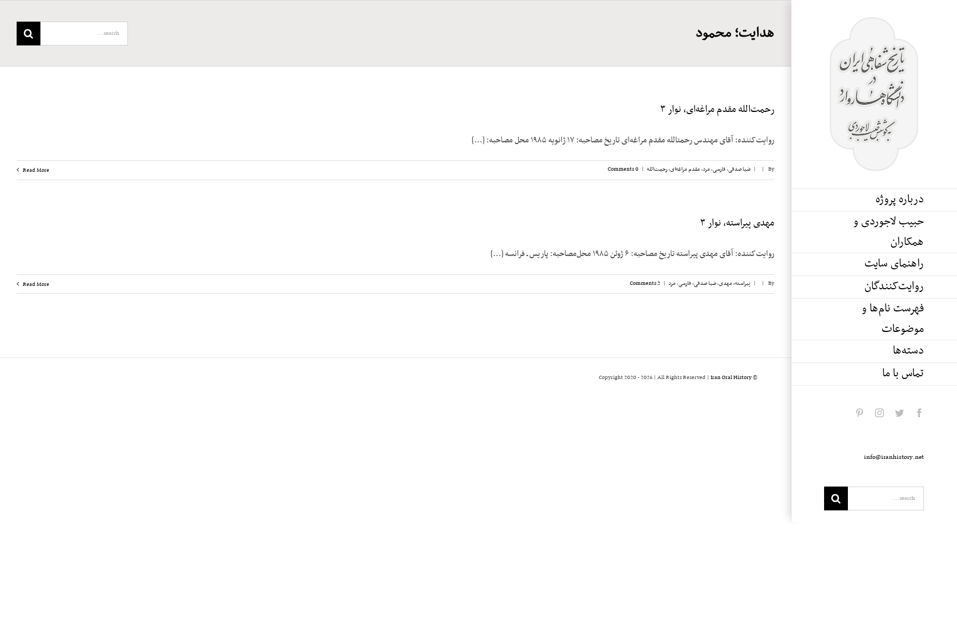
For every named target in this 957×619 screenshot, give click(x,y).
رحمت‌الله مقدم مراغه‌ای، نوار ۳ (717, 109)
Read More (35, 170)
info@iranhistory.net (894, 457)
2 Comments (645, 283)
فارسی (719, 169)
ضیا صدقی (739, 169)
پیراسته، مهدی (734, 283)
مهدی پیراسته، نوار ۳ (737, 223)
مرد (706, 169)
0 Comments (623, 169)
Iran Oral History (731, 377)
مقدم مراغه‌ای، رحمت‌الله (673, 169)
